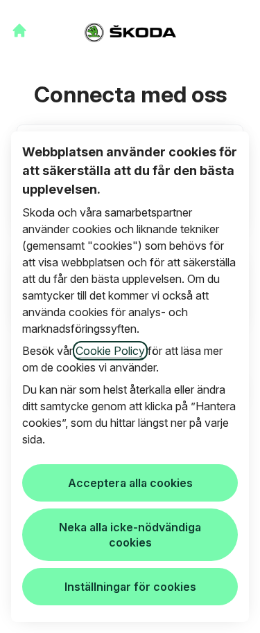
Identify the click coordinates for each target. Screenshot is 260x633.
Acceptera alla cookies (130, 483)
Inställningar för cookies (130, 587)
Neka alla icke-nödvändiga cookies (130, 534)
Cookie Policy (110, 351)
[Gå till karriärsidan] (19, 30)
